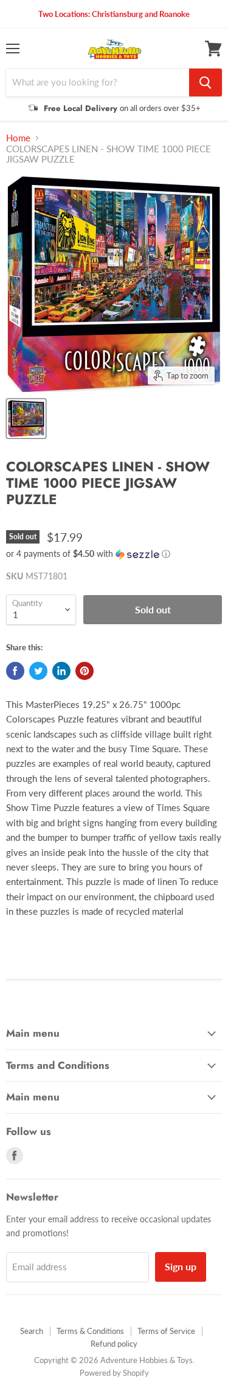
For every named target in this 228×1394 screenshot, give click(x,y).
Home (18, 138)
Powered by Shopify (114, 1373)
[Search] (205, 82)
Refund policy (114, 1344)
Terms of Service (166, 1331)
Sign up (180, 1266)
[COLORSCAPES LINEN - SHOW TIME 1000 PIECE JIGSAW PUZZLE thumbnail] (26, 418)
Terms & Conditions (90, 1331)
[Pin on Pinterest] (84, 671)
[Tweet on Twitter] (38, 671)
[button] (114, 554)
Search (31, 1331)
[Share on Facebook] (15, 671)
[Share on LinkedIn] (61, 671)
